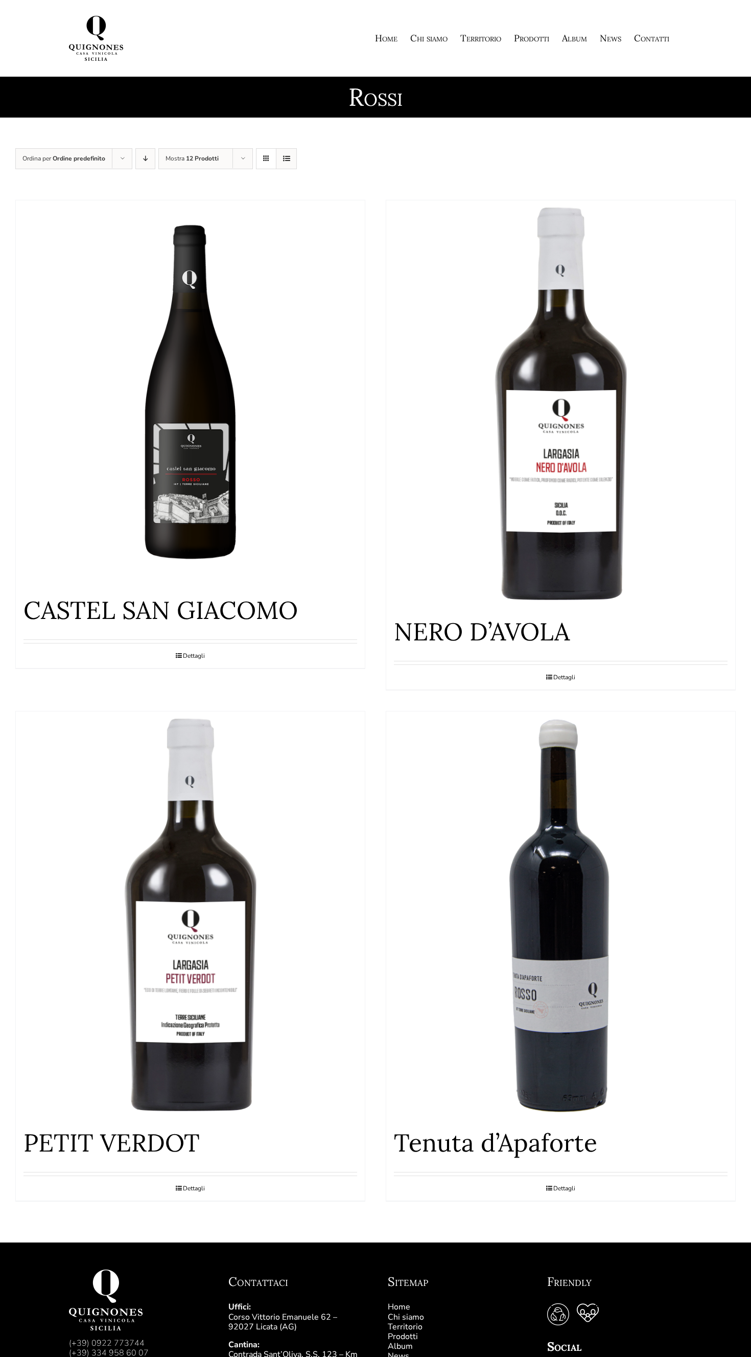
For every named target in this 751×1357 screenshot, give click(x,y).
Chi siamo (406, 1317)
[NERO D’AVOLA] (560, 403)
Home (399, 1307)
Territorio (405, 1326)
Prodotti (403, 1336)
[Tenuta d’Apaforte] (560, 914)
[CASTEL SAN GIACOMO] (190, 393)
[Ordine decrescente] (145, 158)
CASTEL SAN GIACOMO (161, 610)
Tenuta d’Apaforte (495, 1142)
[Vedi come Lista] (286, 159)
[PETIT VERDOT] (190, 914)
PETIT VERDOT (112, 1142)
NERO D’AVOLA (482, 631)
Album (400, 1346)
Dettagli (194, 656)
